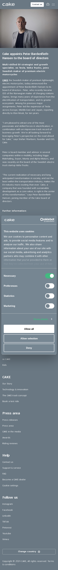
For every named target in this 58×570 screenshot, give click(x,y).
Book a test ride (10, 401)
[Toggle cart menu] (48, 4)
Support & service (11, 468)
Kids (4, 365)
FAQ (4, 473)
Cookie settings (10, 485)
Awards (6, 437)
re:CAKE (6, 359)
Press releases (10, 420)
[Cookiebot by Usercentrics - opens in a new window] (41, 220)
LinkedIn (6, 516)
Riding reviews (10, 443)
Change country (27, 551)
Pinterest (6, 527)
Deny (29, 347)
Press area (8, 426)
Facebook (7, 510)
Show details (40, 319)
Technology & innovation (15, 389)
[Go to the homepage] (8, 4)
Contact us (37, 4)
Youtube (6, 533)
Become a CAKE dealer (14, 479)
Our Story (7, 383)
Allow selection (29, 338)
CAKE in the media (11, 431)
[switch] (49, 285)
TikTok (5, 521)
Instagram (7, 504)
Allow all (29, 329)
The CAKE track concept (14, 395)
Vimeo (5, 539)
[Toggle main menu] (53, 4)
